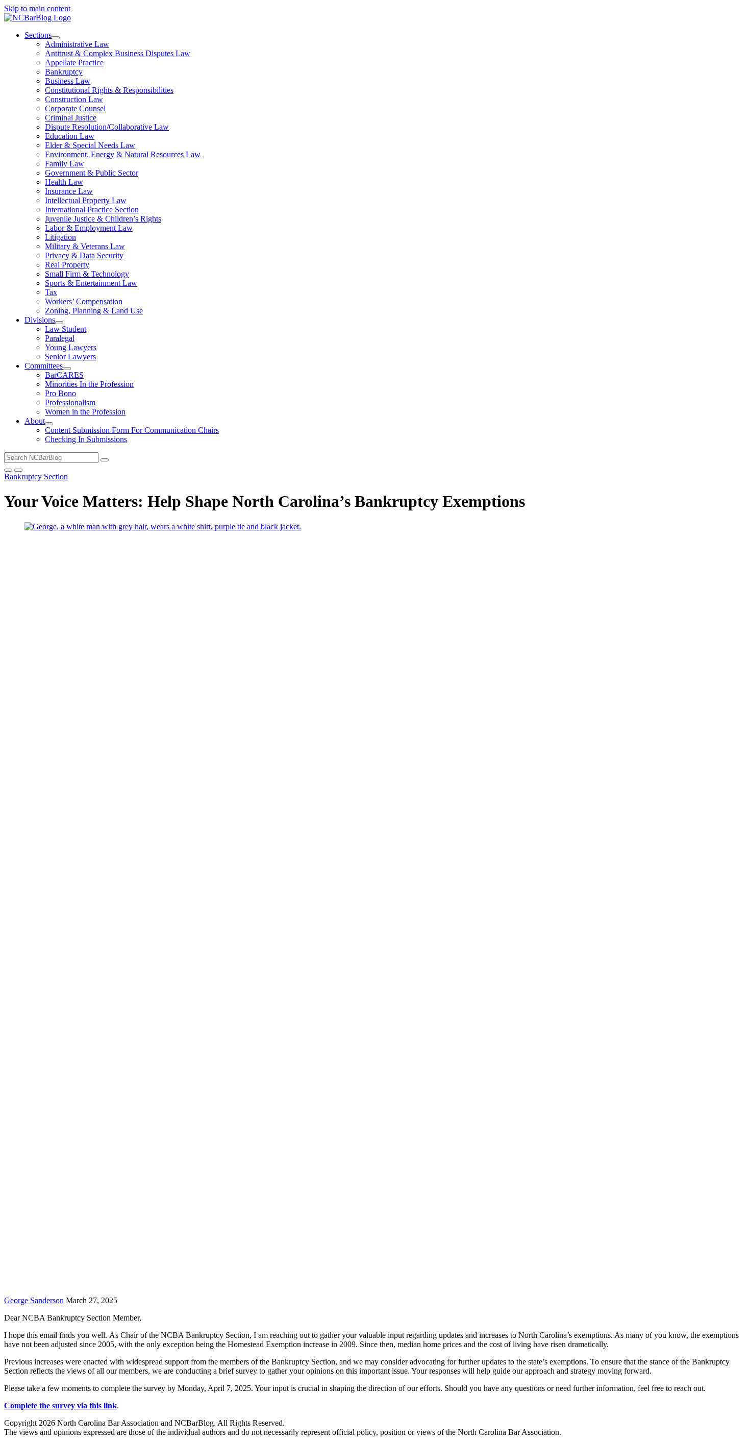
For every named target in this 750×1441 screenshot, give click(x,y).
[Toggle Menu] (18, 470)
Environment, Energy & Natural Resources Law (123, 154)
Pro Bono (60, 393)
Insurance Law (69, 191)
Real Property (67, 264)
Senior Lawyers (70, 356)
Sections (38, 35)
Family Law (64, 163)
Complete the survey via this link (60, 1405)
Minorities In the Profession (89, 384)
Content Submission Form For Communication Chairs (132, 430)
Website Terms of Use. (323, 1423)
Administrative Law (77, 44)
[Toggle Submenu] (56, 37)
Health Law (64, 182)
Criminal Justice (70, 117)
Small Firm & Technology (87, 274)
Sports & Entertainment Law (91, 283)
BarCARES (64, 375)
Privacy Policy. (386, 1423)
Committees (43, 365)
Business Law (67, 81)
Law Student (65, 329)
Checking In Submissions (86, 439)
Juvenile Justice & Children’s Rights (103, 218)
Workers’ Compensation (83, 301)
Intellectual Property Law (86, 200)
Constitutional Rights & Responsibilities (109, 90)
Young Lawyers (70, 347)
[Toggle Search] (8, 470)
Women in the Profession (85, 411)
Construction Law (74, 99)
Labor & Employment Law (89, 228)
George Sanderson (34, 1300)
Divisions (39, 319)
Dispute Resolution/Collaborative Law (107, 127)
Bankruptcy (64, 71)
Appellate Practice (74, 62)
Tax (51, 292)
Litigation (60, 237)
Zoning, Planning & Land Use (94, 310)
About (34, 421)
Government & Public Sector (91, 172)
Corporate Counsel (75, 108)
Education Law (69, 136)
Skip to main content (37, 8)
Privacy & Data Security (84, 255)
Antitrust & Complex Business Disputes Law (117, 53)
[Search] (105, 459)
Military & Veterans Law (85, 246)
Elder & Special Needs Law (90, 145)
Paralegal (59, 338)
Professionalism (70, 402)
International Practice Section (92, 209)
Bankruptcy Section (36, 476)
